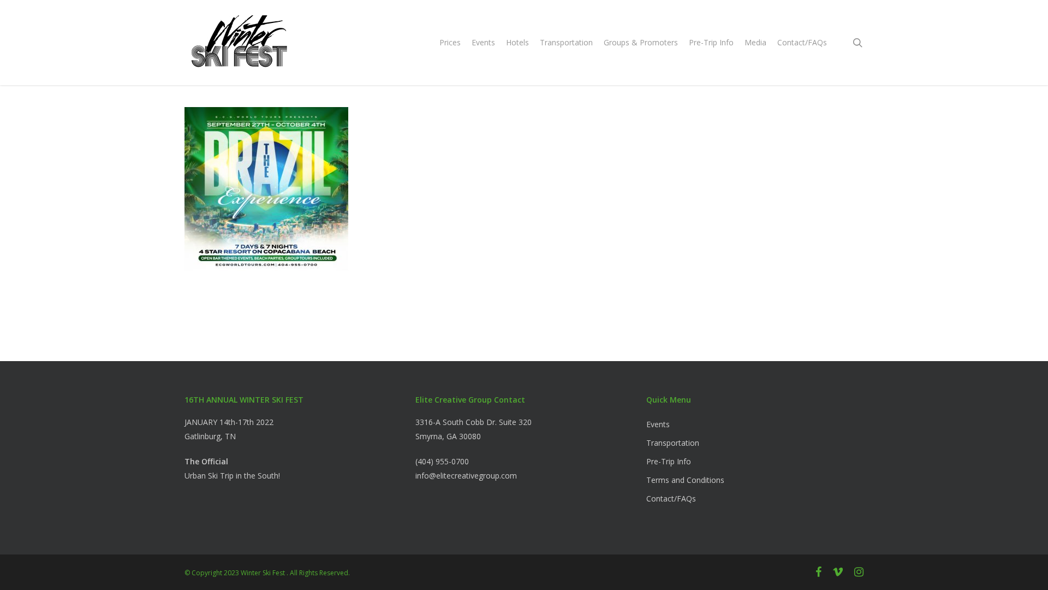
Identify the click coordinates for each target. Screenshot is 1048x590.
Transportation (672, 443)
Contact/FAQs (671, 498)
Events (658, 424)
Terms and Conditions (685, 480)
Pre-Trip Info (668, 461)
